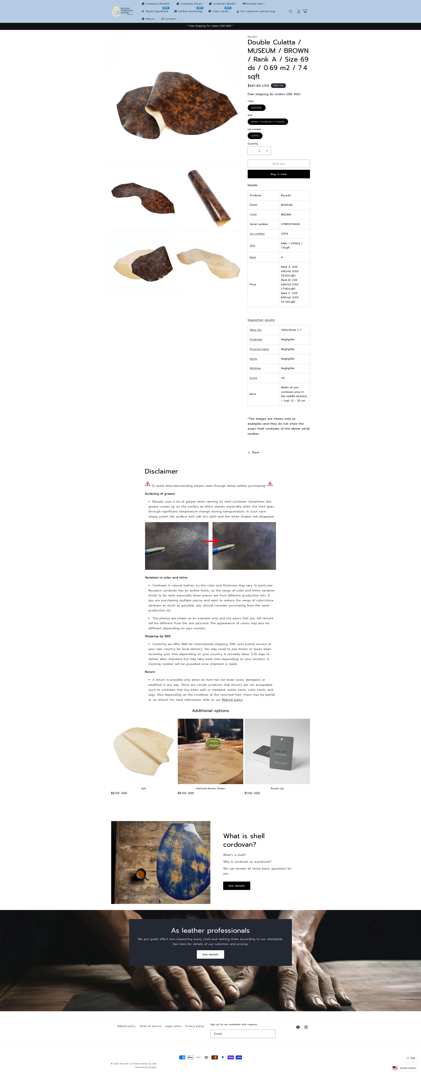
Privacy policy (195, 1026)
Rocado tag (277, 788)
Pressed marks (259, 349)
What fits (256, 330)
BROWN (258, 108)
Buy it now (279, 174)
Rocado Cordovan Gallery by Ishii (138, 1063)
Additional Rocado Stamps (210, 788)
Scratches (256, 339)
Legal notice (173, 1026)
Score (253, 378)
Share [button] (255, 452)
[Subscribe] (271, 1034)
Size (252, 245)
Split (143, 788)
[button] (291, 11)
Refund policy (232, 700)
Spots (253, 359)
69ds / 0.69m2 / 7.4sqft (269, 122)
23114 (257, 136)
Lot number (257, 234)
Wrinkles (255, 368)
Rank (253, 257)
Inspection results (261, 320)
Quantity (253, 143)
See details (237, 886)
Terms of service (150, 1026)
